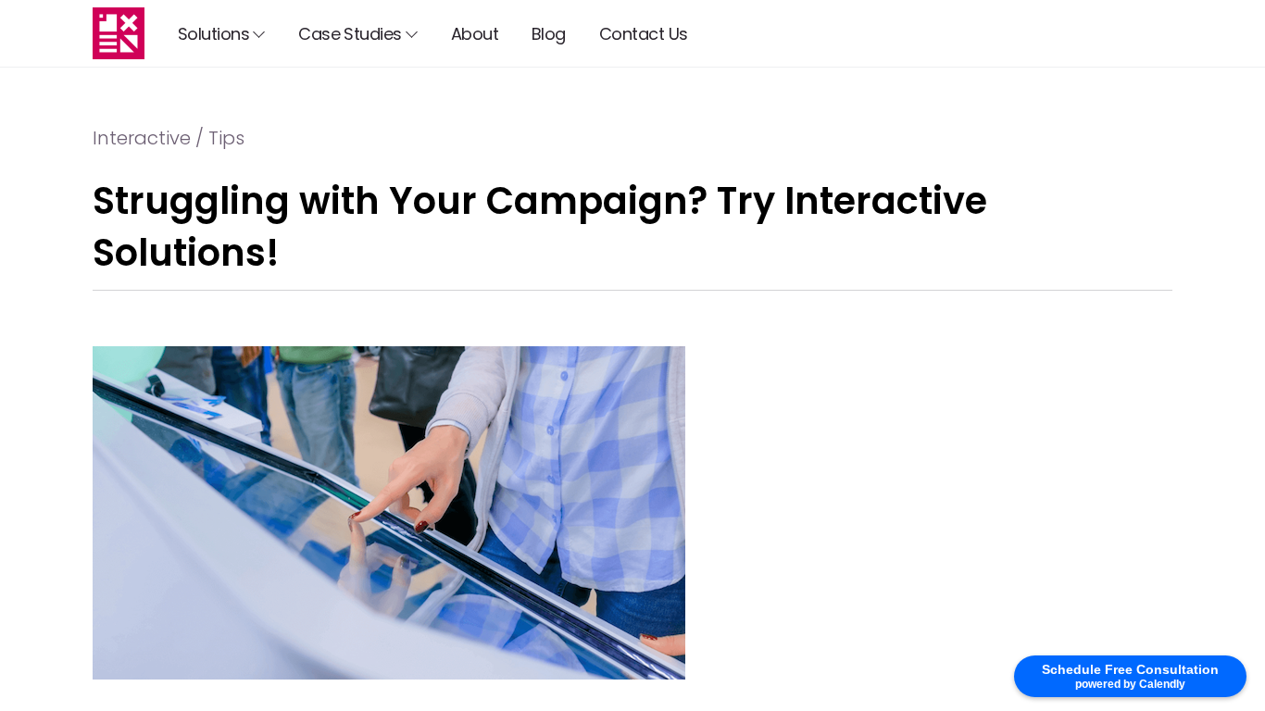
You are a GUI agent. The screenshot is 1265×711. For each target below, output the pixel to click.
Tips (226, 138)
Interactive (142, 138)
